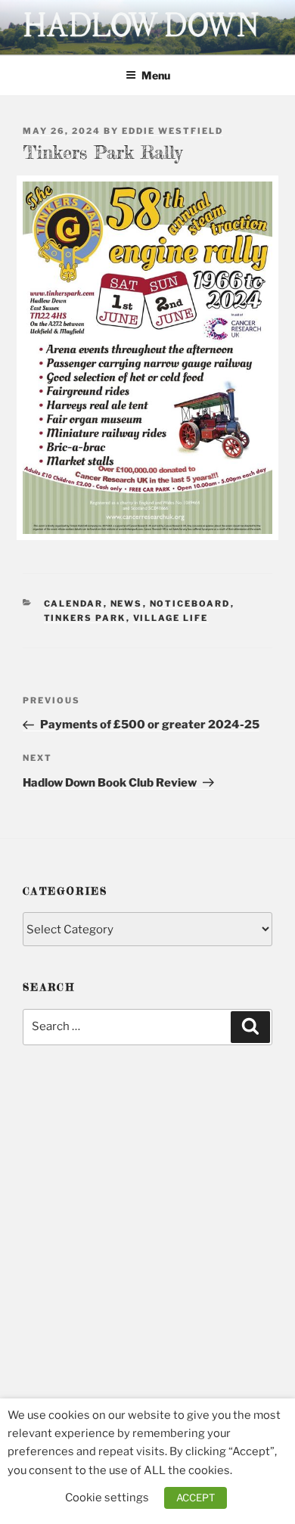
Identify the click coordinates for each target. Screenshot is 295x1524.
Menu (155, 75)
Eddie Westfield (172, 131)
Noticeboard (190, 603)
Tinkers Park (85, 618)
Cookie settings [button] (107, 1497)
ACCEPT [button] (195, 1497)
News (126, 603)
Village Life (171, 618)
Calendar (74, 603)
